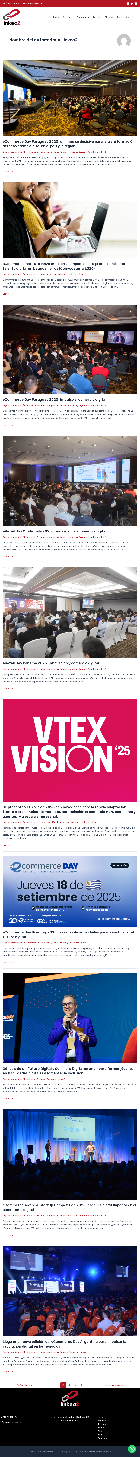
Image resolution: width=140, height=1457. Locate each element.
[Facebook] (128, 3)
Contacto (130, 17)
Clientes (109, 17)
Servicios (67, 17)
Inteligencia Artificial (56, 152)
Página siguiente (115, 1385)
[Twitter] (132, 3)
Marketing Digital (76, 152)
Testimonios (83, 17)
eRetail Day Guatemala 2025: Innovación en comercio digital (55, 531)
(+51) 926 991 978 (11, 3)
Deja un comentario (12, 152)
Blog (119, 17)
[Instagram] (136, 3)
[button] (132, 1449)
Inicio (56, 17)
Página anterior (23, 1385)
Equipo (96, 17)
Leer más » (8, 171)
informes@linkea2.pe (32, 3)
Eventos (41, 152)
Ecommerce (30, 152)
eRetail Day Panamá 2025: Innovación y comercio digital (51, 663)
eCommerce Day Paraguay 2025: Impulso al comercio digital (54, 399)
